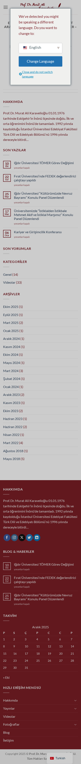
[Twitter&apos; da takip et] (29, 537)
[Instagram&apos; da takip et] (14, 537)
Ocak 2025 (11, 331)
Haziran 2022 (12, 427)
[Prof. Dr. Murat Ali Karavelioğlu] (40, 7)
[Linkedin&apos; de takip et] (36, 537)
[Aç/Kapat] (75, 700)
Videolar (9, 282)
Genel (7, 274)
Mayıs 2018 (11, 459)
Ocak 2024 (11, 387)
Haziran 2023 (12, 419)
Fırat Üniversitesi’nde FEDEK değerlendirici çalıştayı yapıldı (45, 178)
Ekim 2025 (10, 307)
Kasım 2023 (11, 403)
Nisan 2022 (11, 435)
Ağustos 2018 (13, 451)
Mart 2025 (10, 323)
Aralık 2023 (11, 395)
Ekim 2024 (10, 354)
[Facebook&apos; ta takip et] (7, 537)
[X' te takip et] (21, 537)
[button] (5, 7)
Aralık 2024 (11, 339)
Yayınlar (9, 708)
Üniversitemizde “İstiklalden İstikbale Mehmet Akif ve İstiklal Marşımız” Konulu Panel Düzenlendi (43, 215)
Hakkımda (10, 700)
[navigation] (60, 758)
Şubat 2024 (11, 379)
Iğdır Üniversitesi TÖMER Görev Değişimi (44, 163)
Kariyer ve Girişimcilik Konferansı (38, 232)
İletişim (8, 740)
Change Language (40, 61)
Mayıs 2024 (11, 363)
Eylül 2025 (10, 315)
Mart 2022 (10, 443)
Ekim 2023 (10, 411)
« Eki (6, 677)
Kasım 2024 (11, 347)
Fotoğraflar (11, 724)
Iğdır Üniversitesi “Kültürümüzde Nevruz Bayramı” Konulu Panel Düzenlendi (43, 195)
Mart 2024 (10, 371)
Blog (6, 732)
